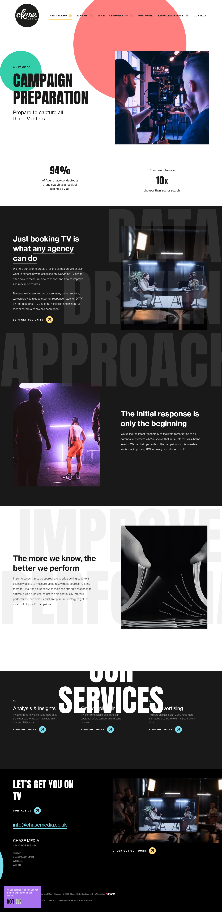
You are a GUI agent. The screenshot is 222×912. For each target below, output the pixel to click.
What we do (58, 15)
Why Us (82, 15)
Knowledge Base (171, 15)
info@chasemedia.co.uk (40, 825)
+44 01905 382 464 (25, 845)
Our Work (145, 15)
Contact (200, 15)
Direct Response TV (113, 15)
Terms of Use (46, 894)
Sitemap (57, 894)
